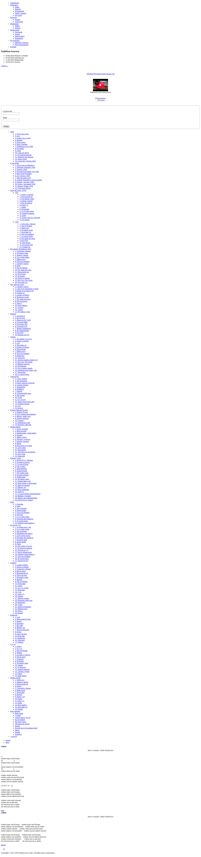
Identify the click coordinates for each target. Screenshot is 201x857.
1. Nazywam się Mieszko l (24, 165)
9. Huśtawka (19, 356)
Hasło (5, 118)
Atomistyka (14, 377)
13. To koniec (25, 220)
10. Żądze (18, 699)
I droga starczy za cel (22, 718)
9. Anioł (18, 151)
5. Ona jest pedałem (22, 513)
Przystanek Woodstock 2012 (20, 249)
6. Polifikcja (19, 389)
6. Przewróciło (20, 349)
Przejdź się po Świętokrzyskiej (26, 728)
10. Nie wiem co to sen (23, 546)
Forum (17, 34)
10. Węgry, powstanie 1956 (25, 184)
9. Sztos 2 (18, 303)
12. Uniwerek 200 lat (22, 188)
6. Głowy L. (24, 205)
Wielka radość (15, 678)
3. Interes (18, 621)
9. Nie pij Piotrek (21, 268)
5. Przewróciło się (21, 573)
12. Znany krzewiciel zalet (24, 402)
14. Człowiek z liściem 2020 (25, 161)
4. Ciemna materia (21, 385)
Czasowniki (14, 163)
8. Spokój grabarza (22, 418)
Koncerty (13, 17)
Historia (18, 9)
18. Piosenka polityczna (23, 600)
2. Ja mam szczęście (22, 462)
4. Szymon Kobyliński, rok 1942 (27, 172)
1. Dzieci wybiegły (27, 195)
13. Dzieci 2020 (21, 159)
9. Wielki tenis (20, 477)
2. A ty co (18, 649)
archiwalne (19, 22)
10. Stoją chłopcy (21, 305)
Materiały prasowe (21, 43)
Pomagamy (19, 38)
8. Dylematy (19, 661)
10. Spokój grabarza (27, 213)
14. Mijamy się (20, 487)
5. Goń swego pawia (22, 536)
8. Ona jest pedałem (22, 354)
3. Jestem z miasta (21, 255)
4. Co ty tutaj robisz (22, 257)
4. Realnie (18, 140)
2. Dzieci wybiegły (22, 341)
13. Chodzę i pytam (22, 672)
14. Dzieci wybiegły (22, 278)
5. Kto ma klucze (26, 203)
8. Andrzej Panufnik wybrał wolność (28, 180)
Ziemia (17, 732)
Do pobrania (14, 40)
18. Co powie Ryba (22, 375)
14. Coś (18, 406)
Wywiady (18, 15)
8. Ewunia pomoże (22, 475)
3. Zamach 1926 (21, 169)
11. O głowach (20, 667)
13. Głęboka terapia (22, 404)
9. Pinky (18, 544)
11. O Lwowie (20, 400)
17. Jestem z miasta (22, 598)
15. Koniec (19, 709)
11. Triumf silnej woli (23, 481)
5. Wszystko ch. (25, 232)
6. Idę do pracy (20, 657)
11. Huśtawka (20, 638)
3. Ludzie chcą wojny (23, 138)
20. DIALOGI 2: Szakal (24, 500)
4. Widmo (18, 653)
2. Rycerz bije (20, 318)
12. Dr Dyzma (20, 274)
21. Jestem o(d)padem (23, 607)
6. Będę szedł (20, 690)
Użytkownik (7, 111)
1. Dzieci (18, 646)
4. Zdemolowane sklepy (24, 533)
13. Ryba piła (20, 590)
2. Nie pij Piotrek (26, 226)
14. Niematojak (20, 366)
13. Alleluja (19, 642)
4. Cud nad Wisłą (21, 322)
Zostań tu (18, 734)
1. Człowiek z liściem (27, 224)
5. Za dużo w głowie (22, 655)
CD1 (16, 193)
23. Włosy (18, 611)
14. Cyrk (18, 592)
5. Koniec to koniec (22, 347)
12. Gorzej (19, 310)
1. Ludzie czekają (21, 565)
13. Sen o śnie (20, 454)
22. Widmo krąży (21, 609)
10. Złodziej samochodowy (25, 523)
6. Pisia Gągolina (21, 144)
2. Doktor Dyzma (21, 412)
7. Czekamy (19, 659)
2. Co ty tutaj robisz (22, 529)
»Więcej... (4, 66)
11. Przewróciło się (22, 272)
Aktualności (14, 3)
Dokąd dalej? (20, 36)
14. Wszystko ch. (21, 707)
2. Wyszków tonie (21, 253)
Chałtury (13, 563)
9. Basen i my (20, 697)
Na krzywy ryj (15, 525)
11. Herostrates (20, 450)
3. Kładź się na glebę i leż (24, 291)
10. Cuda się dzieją (22, 153)
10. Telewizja (20, 358)
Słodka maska (15, 427)
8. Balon (18, 444)
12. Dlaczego (20, 640)
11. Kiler (23, 216)
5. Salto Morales (21, 469)
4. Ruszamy (19, 623)
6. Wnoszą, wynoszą (22, 439)
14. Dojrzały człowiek (23, 425)
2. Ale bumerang (21, 381)
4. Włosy (18, 686)
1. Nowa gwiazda (21, 429)
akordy (8, 740)
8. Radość (18, 580)
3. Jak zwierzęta (21, 508)
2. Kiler (17, 506)
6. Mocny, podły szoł (22, 416)
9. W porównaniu (21, 521)
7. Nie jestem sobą (21, 473)
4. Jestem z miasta (26, 201)
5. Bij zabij (19, 626)
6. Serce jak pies (21, 575)
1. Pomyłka (19, 504)
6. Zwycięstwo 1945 (22, 176)
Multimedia (14, 24)
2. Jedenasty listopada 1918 (25, 167)
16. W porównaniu (22, 559)
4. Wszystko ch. (21, 345)
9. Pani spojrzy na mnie (23, 446)
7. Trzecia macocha (22, 630)
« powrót (13, 736)
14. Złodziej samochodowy (25, 554)
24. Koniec (19, 613)
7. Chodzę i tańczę (21, 264)
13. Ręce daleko (21, 705)
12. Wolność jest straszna (24, 157)
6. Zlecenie (19, 515)
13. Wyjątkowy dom (22, 312)
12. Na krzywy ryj (21, 550)
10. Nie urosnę (25, 243)
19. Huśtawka (20, 603)
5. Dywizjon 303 (21, 324)
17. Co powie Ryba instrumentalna (27, 494)
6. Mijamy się (20, 628)
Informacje (14, 5)
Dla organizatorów (22, 45)
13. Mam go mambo (22, 485)
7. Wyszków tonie (21, 577)
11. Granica (19, 308)
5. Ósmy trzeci (20, 142)
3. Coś (17, 343)
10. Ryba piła (20, 636)
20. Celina (18, 605)
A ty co (13, 644)
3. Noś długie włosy (27, 199)
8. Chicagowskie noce (23, 393)
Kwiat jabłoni (20, 720)
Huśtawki (13, 615)
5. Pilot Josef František (23, 174)
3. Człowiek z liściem (23, 569)
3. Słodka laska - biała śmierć (25, 433)
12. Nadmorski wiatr (22, 423)
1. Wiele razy (20, 680)
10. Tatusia (19, 665)
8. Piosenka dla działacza (24, 519)
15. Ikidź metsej (21, 676)
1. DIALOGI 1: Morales (24, 460)
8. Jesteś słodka (20, 542)
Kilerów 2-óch (15, 458)
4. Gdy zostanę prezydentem (25, 414)
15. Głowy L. (20, 594)
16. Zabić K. (19, 492)
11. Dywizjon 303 (26, 245)
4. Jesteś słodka (20, 510)
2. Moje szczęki (20, 431)
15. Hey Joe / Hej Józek (23, 280)
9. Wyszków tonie (21, 663)
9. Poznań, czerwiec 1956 (24, 182)
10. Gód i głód (20, 448)
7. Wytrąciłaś (19, 692)
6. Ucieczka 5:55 (21, 326)
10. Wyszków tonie (22, 479)
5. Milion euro (20, 259)
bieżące (17, 20)
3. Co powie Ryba (21, 464)
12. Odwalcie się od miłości (25, 452)
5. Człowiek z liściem (23, 688)
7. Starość (18, 391)
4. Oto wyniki (20, 467)
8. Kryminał (19, 149)
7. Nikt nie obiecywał (23, 178)
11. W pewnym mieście (23, 548)
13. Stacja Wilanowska (23, 552)
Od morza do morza (22, 724)
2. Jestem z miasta (21, 682)
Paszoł (17, 726)
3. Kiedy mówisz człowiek (25, 383)
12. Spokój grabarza (22, 669)
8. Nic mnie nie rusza (27, 239)
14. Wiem (18, 674)
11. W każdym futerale (23, 155)
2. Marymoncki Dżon (23, 619)
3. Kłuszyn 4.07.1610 (23, 320)
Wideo (17, 26)
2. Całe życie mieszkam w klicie (27, 289)
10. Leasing (19, 421)
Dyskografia (19, 11)
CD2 (16, 222)
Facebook (18, 32)
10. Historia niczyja (22, 335)
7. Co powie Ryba (26, 236)
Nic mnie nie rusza (17, 285)
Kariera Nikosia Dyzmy (19, 410)
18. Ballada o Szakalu (23, 496)
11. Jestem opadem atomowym (26, 360)
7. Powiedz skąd (21, 540)
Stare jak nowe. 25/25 (18, 190)
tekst (7, 742)
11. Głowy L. (20, 701)
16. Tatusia (19, 596)
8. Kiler (17, 266)
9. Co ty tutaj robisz (27, 211)
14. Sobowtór (20, 456)
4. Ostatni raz (20, 293)
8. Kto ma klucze (21, 301)
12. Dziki (18, 703)
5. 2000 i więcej (21, 437)
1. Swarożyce (20, 316)
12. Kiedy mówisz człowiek (30, 218)
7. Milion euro (20, 351)
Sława (17, 730)
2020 (12, 132)
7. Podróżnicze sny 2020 (24, 146)
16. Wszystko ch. (21, 282)
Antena (13, 337)
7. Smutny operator (22, 441)
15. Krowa (19, 408)
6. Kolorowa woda (22, 297)
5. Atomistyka (20, 387)
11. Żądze (18, 586)
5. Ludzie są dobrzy (22, 295)
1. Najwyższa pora (22, 134)
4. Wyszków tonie (26, 230)
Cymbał (18, 715)
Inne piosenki (15, 711)
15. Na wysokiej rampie (23, 368)
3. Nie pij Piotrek (21, 651)
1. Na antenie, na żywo (23, 339)
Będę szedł (19, 713)
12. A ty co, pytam (21, 588)
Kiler (12, 502)
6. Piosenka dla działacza (24, 538)
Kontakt (13, 47)
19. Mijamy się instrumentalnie (26, 498)
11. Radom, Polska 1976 (24, 186)
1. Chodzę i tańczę (21, 287)
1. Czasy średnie (21, 379)
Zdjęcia (17, 28)
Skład (17, 7)
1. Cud (17, 617)
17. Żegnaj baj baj (21, 561)
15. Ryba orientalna (22, 490)
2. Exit (17, 136)
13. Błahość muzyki (22, 364)
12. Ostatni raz (25, 247)
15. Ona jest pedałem (22, 557)
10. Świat (18, 398)
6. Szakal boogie (21, 471)
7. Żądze (23, 207)
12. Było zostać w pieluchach (26, 483)
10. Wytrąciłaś (20, 584)
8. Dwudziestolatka (22, 331)
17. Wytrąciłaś (20, 372)
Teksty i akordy (20, 13)
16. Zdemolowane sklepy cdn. (26, 370)
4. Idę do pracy (20, 571)
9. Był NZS (24, 241)
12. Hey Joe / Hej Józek (23, 362)
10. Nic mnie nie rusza (23, 270)
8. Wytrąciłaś (24, 209)
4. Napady (19, 435)
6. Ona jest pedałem (27, 234)
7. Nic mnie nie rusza (22, 299)
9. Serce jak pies (21, 634)
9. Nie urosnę (20, 395)
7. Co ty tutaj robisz (22, 517)
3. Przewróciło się (21, 684)
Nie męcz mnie (20, 722)
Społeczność (14, 30)
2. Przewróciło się (26, 197)
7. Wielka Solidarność (23, 328)
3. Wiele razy (24, 228)
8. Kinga (18, 632)
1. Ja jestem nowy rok (23, 527)
